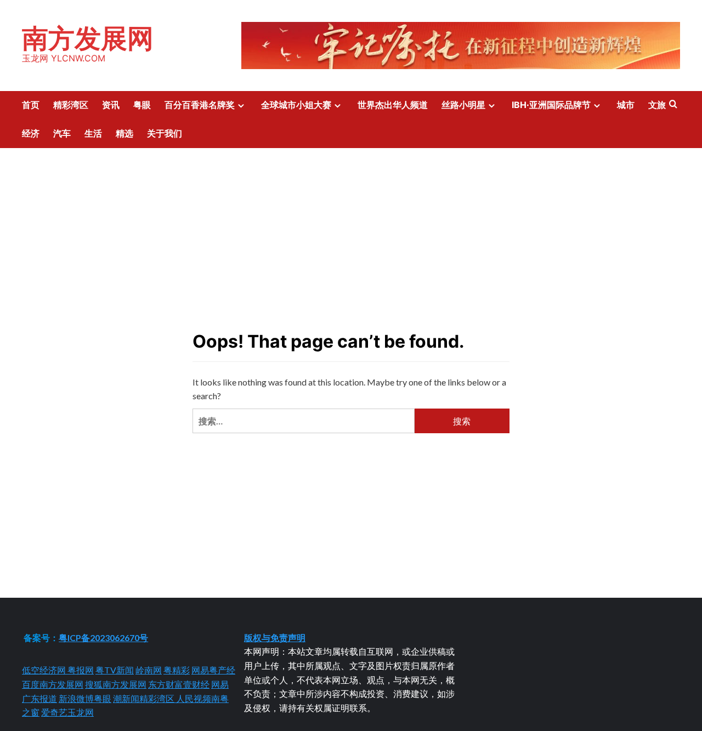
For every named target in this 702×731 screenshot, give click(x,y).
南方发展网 (88, 38)
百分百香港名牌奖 (200, 104)
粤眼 (142, 104)
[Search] (673, 104)
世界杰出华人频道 (393, 104)
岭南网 (148, 670)
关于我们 (164, 133)
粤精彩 (176, 670)
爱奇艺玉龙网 (67, 712)
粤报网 (80, 670)
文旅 (657, 104)
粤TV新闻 (114, 670)
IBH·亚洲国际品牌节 (551, 104)
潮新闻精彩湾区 (144, 698)
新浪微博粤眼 (85, 698)
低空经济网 (44, 670)
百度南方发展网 (52, 684)
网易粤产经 (213, 670)
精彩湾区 (70, 104)
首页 (30, 104)
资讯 (111, 104)
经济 (30, 133)
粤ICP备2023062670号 (103, 637)
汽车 (62, 133)
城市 (626, 104)
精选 (124, 133)
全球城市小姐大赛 (296, 104)
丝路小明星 (463, 104)
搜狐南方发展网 (115, 684)
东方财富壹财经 (179, 684)
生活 (93, 133)
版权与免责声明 (274, 637)
